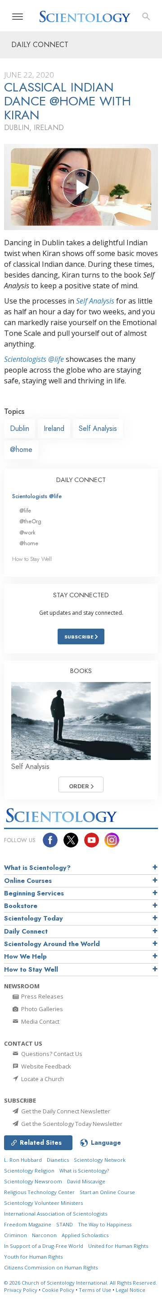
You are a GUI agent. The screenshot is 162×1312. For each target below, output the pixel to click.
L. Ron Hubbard (23, 1159)
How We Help (25, 956)
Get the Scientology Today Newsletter (71, 1124)
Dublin (19, 428)
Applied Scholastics (85, 1235)
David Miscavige (86, 1181)
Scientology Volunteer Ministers (43, 1202)
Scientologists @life (37, 496)
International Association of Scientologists (55, 1213)
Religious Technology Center (39, 1192)
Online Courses (28, 880)
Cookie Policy (58, 1289)
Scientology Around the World (52, 943)
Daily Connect (26, 931)
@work (27, 532)
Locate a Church (42, 1079)
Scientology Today (33, 918)
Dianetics (58, 1159)
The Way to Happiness (104, 1224)
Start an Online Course (107, 1192)
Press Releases (41, 996)
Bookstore (20, 905)
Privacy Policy (20, 1289)
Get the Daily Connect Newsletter (65, 1111)
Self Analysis (95, 301)
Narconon (44, 1235)
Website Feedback (45, 1066)
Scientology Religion (29, 1170)
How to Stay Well (32, 559)
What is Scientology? (37, 867)
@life (25, 510)
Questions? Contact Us (51, 1054)
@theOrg (30, 521)
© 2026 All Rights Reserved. (80, 1282)
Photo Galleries (41, 1009)
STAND (64, 1224)
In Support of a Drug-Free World (43, 1245)
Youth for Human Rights (33, 1256)
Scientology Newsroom (33, 1181)
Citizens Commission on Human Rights (51, 1267)
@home (21, 449)
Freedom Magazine (27, 1224)
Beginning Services (34, 893)
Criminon (15, 1235)
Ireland (54, 428)
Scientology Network (100, 1159)
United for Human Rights (118, 1245)
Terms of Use (95, 1289)
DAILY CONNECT (81, 479)
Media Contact (39, 1021)
